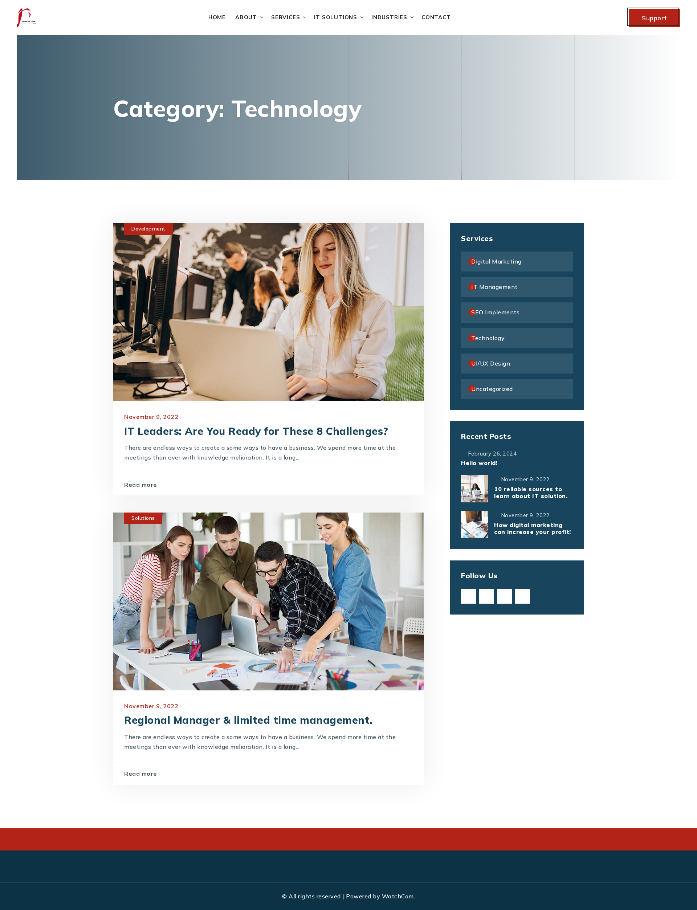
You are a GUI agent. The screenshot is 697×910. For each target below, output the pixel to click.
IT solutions (335, 17)
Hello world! (479, 462)
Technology (488, 338)
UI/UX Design (490, 363)
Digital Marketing (496, 261)
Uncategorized (492, 388)
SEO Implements (495, 312)
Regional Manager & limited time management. (248, 720)
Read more (140, 484)
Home (217, 17)
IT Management (494, 286)
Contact (436, 17)
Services (285, 17)
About (246, 17)
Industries (389, 17)
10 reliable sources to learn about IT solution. (530, 492)
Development (148, 228)
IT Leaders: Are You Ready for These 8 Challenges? (256, 431)
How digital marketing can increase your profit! (532, 528)
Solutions (143, 518)
